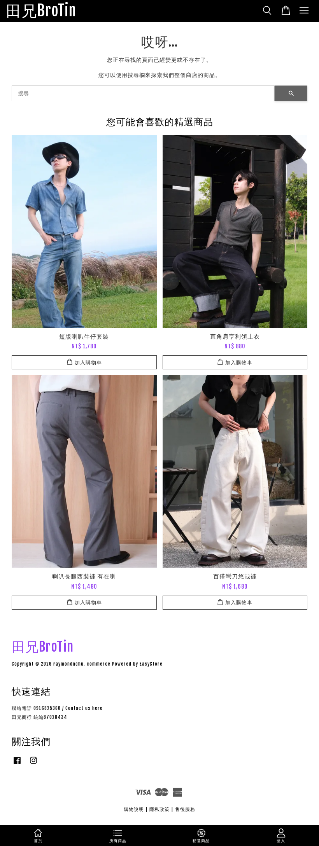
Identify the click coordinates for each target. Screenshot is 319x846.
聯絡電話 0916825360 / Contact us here (57, 708)
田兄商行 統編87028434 (39, 717)
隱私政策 (159, 809)
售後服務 (185, 809)
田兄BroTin (41, 11)
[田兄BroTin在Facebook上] (17, 764)
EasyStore (151, 664)
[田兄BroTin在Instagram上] (33, 764)
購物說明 (134, 809)
